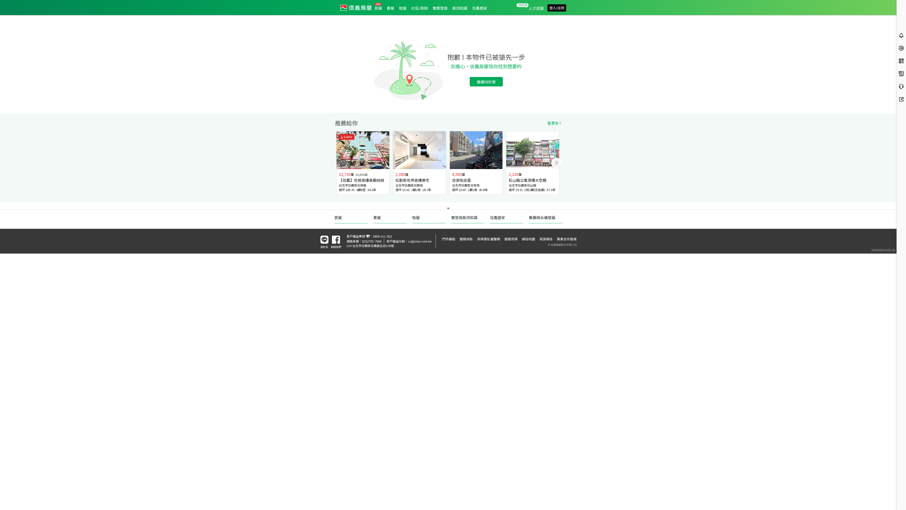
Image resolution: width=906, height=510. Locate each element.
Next (556, 163)
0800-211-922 (382, 236)
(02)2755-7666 (372, 241)
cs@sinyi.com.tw (420, 241)
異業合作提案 (567, 239)
